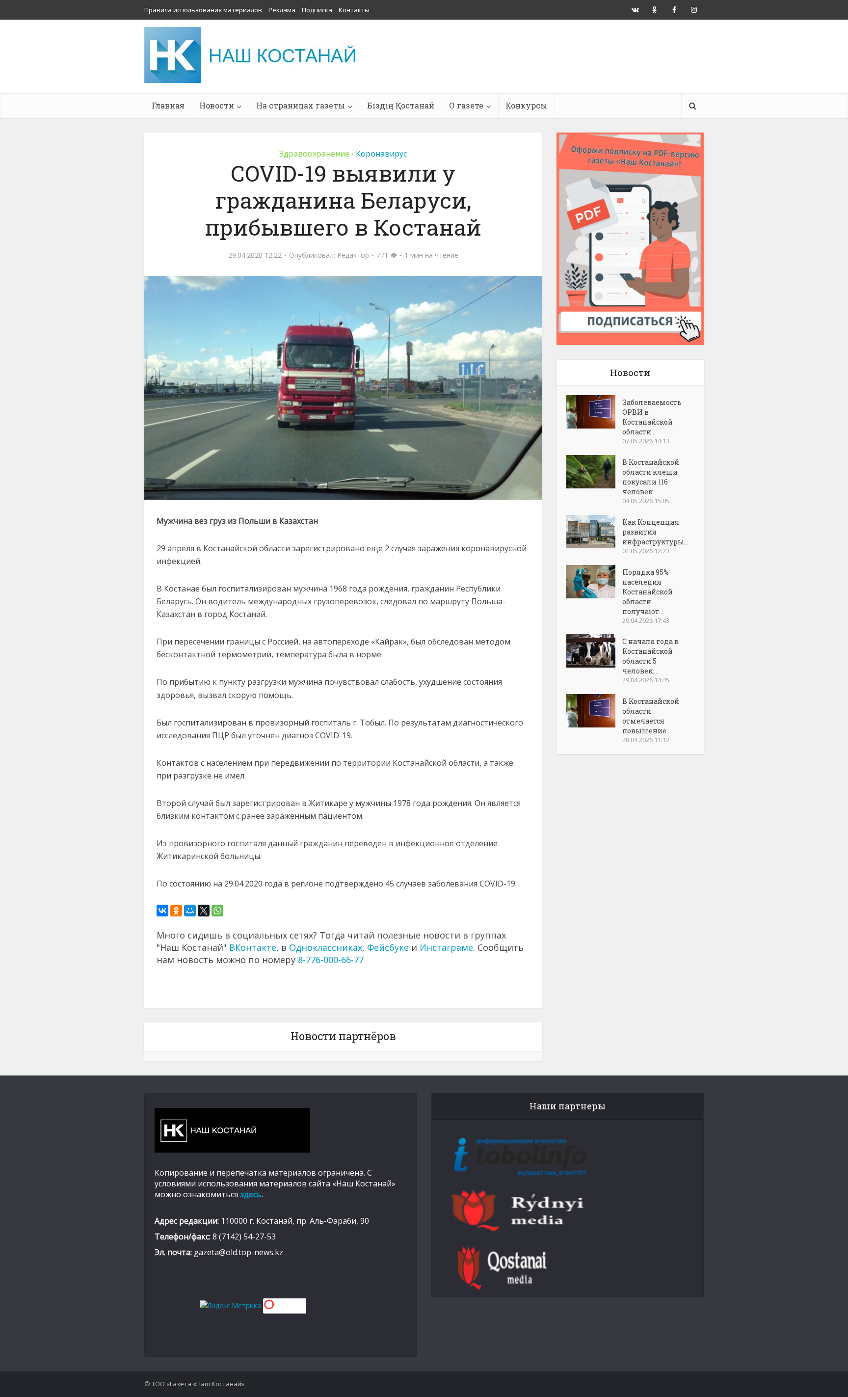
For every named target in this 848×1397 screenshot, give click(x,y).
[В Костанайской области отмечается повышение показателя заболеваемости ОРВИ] (594, 710)
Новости (216, 105)
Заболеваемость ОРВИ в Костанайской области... (652, 417)
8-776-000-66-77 (331, 960)
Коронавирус (381, 153)
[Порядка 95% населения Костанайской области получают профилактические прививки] (594, 581)
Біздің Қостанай (400, 105)
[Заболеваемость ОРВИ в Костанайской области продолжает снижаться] (594, 412)
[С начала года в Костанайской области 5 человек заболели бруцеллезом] (594, 651)
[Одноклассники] (176, 910)
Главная (168, 105)
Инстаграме (446, 947)
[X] (204, 910)
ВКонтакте (252, 947)
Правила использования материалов (203, 9)
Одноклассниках (325, 947)
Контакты (354, 9)
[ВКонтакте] (162, 910)
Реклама (281, 9)
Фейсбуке (388, 947)
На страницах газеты (300, 105)
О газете (466, 105)
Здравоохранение (314, 153)
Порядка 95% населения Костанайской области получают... (647, 591)
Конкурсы (526, 105)
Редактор (353, 255)
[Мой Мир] (190, 910)
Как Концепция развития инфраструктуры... (655, 531)
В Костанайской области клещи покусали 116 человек (650, 476)
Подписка (317, 9)
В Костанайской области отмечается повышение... (650, 716)
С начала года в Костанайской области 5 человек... (650, 656)
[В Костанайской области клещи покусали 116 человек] (594, 471)
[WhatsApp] (217, 910)
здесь (251, 1194)
